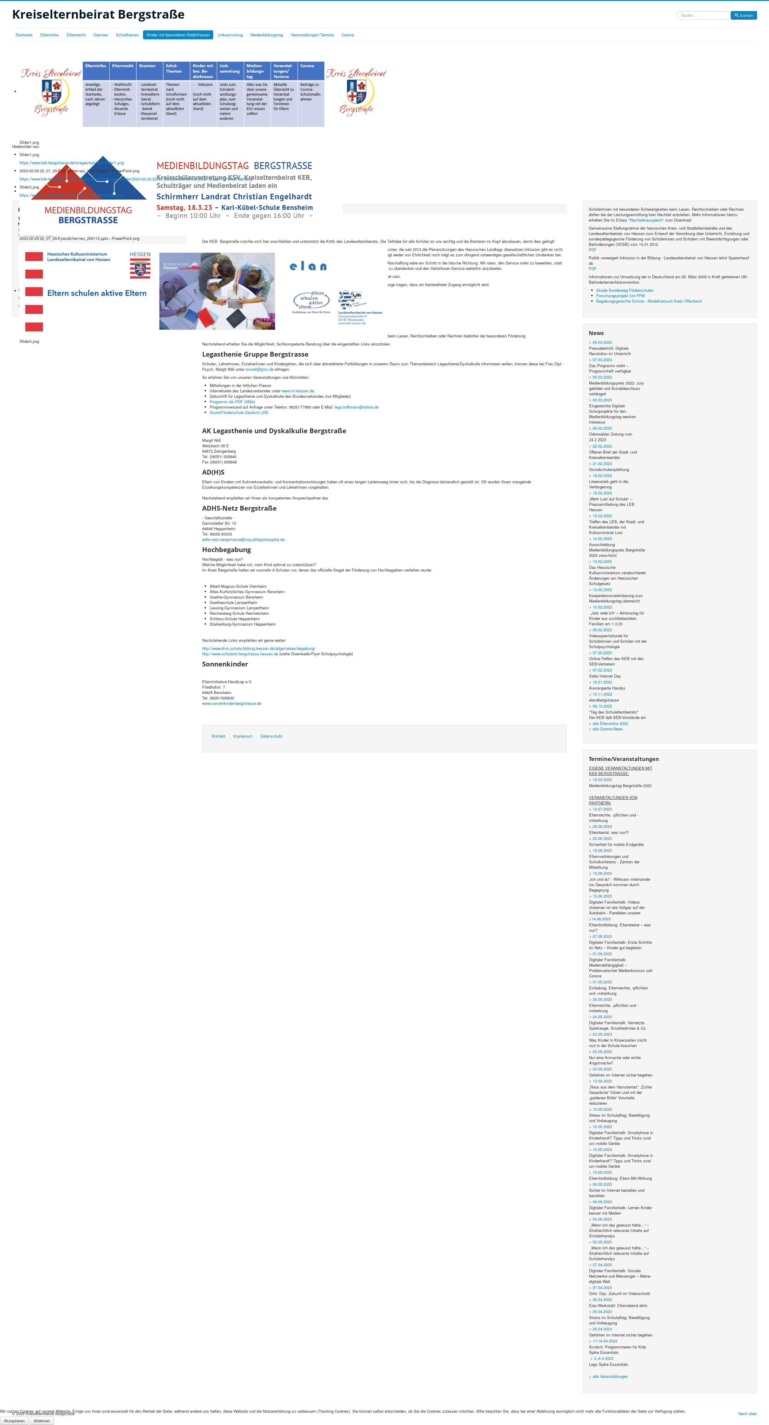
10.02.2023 (602, 607)
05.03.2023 (602, 377)
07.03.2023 (602, 359)
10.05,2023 (602, 1172)
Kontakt (218, 736)
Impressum (243, 736)
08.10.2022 (602, 706)
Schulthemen (127, 35)
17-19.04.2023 (605, 1341)
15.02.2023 (602, 515)
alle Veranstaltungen (610, 1376)
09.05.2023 (602, 1184)
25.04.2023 (602, 1311)
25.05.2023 (602, 999)
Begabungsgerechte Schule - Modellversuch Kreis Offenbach (649, 301)
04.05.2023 (602, 1201)
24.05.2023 (602, 1016)
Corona (348, 35)
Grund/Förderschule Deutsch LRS (239, 412)
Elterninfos (49, 35)
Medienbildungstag (267, 35)
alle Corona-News (608, 729)
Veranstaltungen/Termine (312, 35)
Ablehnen (42, 1420)
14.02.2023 (602, 538)
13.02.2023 (602, 561)
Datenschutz (271, 736)
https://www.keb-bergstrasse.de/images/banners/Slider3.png (72, 195)
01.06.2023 (602, 953)
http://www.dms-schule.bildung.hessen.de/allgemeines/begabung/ (258, 648)
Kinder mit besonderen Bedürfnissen (178, 35)
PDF (593, 249)
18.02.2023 (602, 475)
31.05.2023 (602, 982)
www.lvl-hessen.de (298, 391)
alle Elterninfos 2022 (610, 723)
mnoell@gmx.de (259, 369)
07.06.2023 (602, 936)
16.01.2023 (602, 682)
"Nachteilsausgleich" (646, 220)
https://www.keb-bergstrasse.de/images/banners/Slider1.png (72, 162)
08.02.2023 (602, 629)
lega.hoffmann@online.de (356, 407)
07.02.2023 (602, 652)
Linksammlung (230, 35)
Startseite (24, 35)
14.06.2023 (601, 919)
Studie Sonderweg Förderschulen (625, 290)
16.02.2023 (602, 493)
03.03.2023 (602, 400)
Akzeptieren (14, 1420)
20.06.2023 (602, 838)
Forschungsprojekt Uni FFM (620, 295)
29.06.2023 (602, 826)
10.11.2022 (602, 694)
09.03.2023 (602, 342)
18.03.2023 (602, 779)
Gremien (100, 35)
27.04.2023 (602, 1264)
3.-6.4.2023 (603, 1358)
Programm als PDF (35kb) (232, 401)
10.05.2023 (602, 1109)
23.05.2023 (602, 1034)
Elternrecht (76, 35)
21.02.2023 (602, 463)
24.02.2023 (602, 428)
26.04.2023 (602, 1299)
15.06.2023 (602, 850)
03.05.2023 (602, 1219)
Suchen (746, 15)
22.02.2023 (602, 446)
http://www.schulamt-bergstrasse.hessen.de (240, 654)
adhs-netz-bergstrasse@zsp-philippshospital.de (243, 539)
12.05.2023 (602, 1081)
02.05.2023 (602, 1242)
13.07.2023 (602, 809)
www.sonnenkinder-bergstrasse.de (231, 703)
